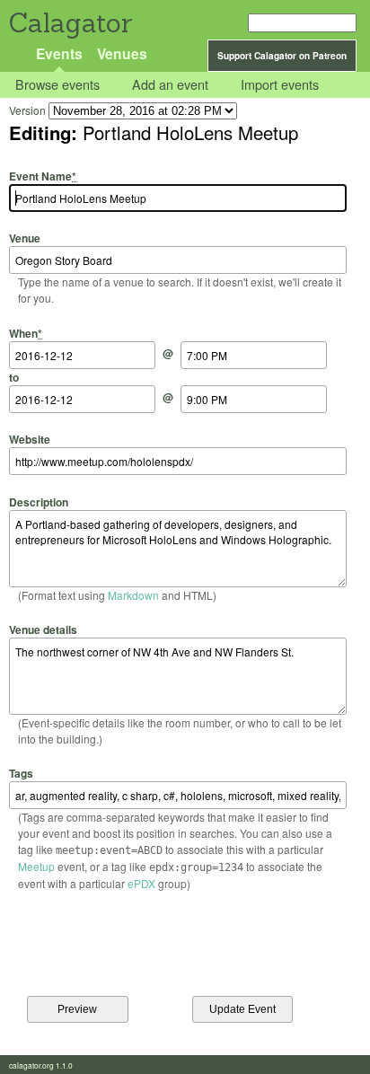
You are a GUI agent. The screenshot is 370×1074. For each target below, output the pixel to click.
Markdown (133, 595)
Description (38, 501)
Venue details (43, 629)
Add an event (170, 84)
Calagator (69, 23)
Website (29, 439)
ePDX (141, 883)
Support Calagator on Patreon (282, 55)
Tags (21, 773)
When (25, 332)
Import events (280, 84)
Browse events (57, 84)
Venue (24, 238)
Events (59, 53)
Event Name (42, 176)
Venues (122, 53)
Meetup (36, 866)
